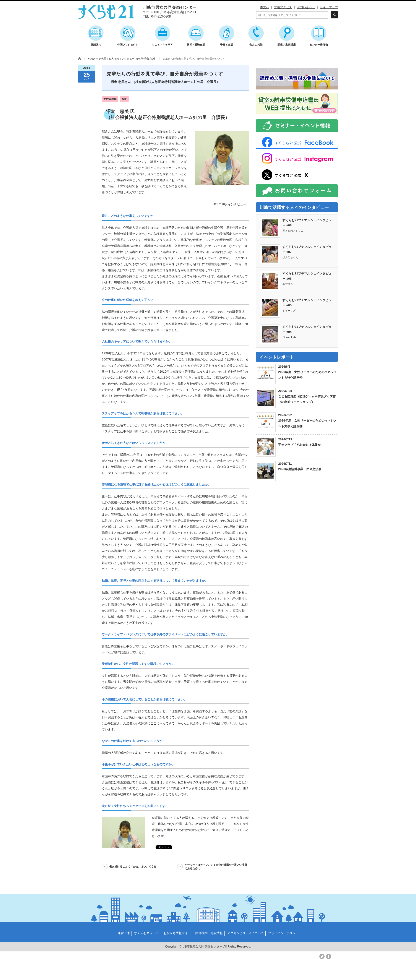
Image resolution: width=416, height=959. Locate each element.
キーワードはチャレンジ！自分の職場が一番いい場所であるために (216, 866)
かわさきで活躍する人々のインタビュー (111, 58)
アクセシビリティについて (245, 933)
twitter (322, 956)
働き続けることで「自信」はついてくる (132, 866)
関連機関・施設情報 (209, 933)
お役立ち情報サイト (177, 933)
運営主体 (124, 933)
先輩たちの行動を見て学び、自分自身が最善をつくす (165, 77)
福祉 (152, 58)
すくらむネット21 (146, 933)
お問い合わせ (306, 7)
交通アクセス (283, 7)
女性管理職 (142, 58)
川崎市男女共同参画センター (203, 946)
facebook (328, 956)
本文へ (264, 7)
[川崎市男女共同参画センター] (106, 16)
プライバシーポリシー (283, 933)
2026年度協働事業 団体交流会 (300, 469)
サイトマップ (329, 7)
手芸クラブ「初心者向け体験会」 (301, 444)
